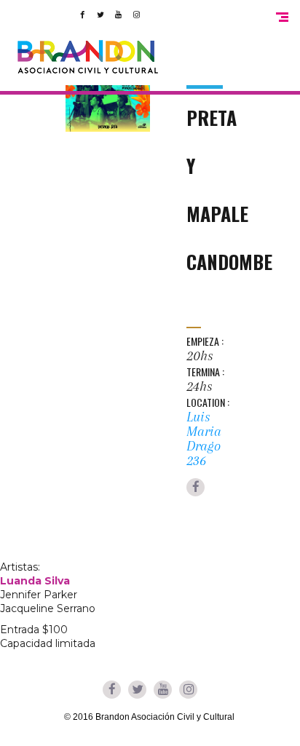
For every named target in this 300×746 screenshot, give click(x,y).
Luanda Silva (35, 580)
